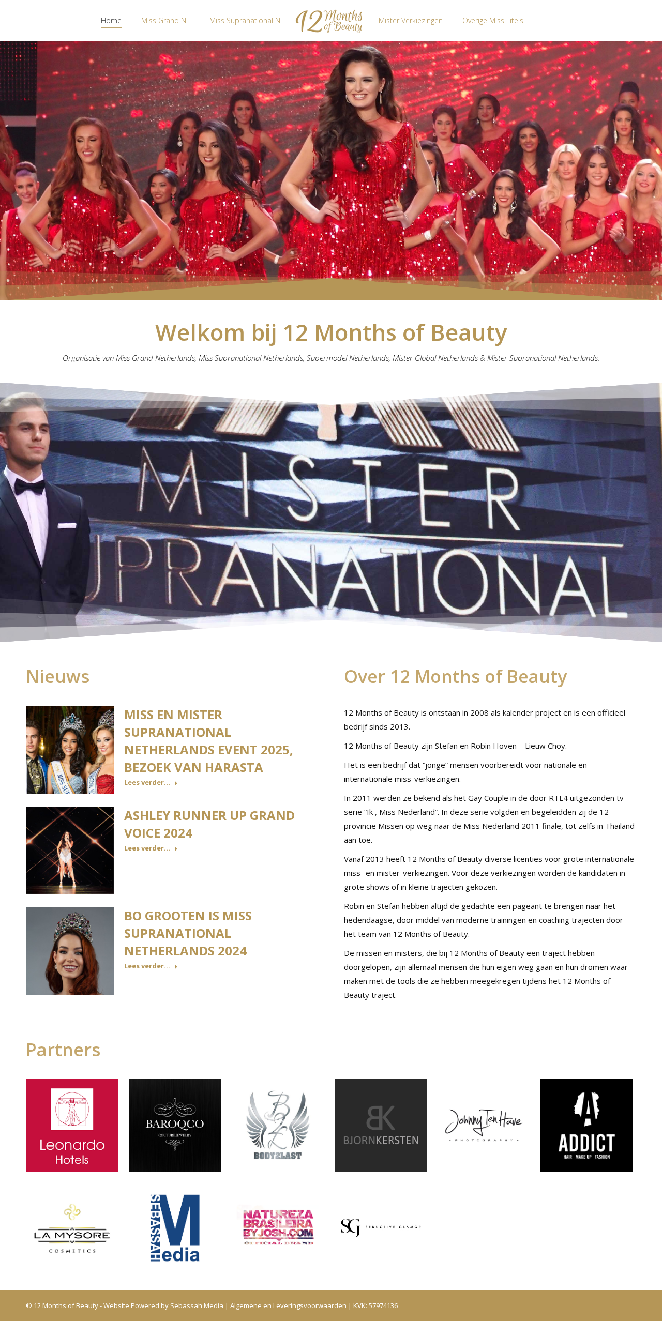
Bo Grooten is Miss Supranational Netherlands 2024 (188, 933)
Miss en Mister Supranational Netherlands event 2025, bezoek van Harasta (208, 741)
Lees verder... (147, 782)
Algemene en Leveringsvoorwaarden (288, 1305)
